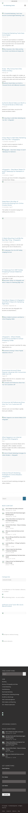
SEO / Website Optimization (8, 704)
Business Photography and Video (10, 684)
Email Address (6, 768)
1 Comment (5, 141)
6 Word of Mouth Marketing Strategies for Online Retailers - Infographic (12, 474)
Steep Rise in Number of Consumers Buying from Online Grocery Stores (12, 203)
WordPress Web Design (7, 697)
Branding (4, 681)
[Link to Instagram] (25, 809)
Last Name (5, 785)
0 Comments (5, 207)
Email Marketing (6, 689)
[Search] (21, 5)
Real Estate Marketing (7, 692)
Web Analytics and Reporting (9, 702)
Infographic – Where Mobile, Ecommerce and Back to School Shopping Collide (12, 338)
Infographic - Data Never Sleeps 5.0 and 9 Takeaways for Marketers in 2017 (13, 171)
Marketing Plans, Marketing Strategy (10, 694)
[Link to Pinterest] (22, 809)
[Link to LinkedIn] (20, 809)
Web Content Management (8, 699)
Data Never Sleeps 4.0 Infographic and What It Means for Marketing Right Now (13, 302)
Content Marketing (6, 686)
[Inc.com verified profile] (13, 597)
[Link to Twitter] (15, 809)
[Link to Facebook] (18, 809)
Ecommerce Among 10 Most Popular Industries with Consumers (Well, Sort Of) (14, 372)
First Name (5, 777)
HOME (3, 679)
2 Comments (5, 175)
